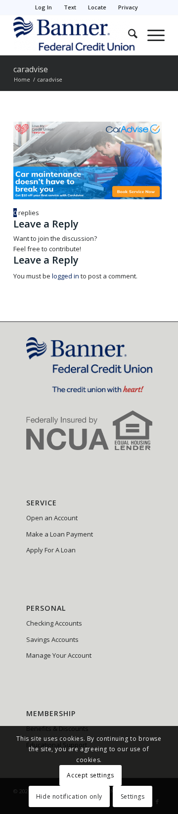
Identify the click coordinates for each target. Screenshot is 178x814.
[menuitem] (43, 7)
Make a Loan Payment (59, 534)
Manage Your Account (58, 655)
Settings (133, 796)
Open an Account (52, 517)
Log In (43, 7)
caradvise (30, 69)
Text (70, 7)
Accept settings (90, 775)
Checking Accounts (54, 623)
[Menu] (151, 35)
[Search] (127, 35)
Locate (97, 7)
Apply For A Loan (51, 549)
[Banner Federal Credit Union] (73, 35)
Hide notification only (69, 796)
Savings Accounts (52, 639)
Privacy (128, 7)
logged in (65, 275)
